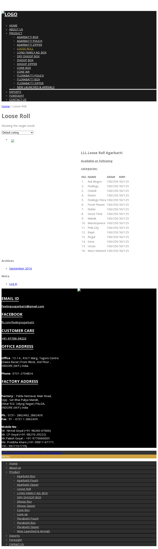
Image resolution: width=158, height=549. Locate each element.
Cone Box (24, 68)
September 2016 (20, 268)
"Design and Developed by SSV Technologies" (32, 453)
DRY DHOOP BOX (28, 56)
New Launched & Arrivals (36, 87)
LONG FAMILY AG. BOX (31, 52)
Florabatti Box (28, 79)
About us (16, 29)
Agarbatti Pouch (29, 41)
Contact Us (17, 99)
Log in (13, 284)
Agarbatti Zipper (29, 45)
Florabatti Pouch (30, 75)
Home (13, 25)
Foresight (16, 96)
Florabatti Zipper (30, 83)
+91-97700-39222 (14, 338)
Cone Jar (23, 71)
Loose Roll (25, 48)
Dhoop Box (25, 60)
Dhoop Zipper (27, 64)
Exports (15, 92)
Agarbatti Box (27, 37)
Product (15, 33)
